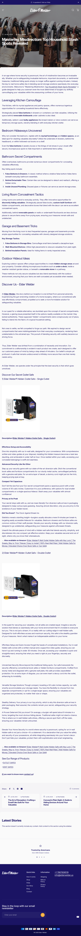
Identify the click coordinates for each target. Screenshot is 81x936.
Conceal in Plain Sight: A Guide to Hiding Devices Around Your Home (57, 802)
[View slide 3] (41, 857)
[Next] (78, 2)
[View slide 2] (39, 857)
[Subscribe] (43, 915)
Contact (29, 892)
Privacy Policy (43, 885)
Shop (28, 880)
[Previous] (3, 2)
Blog (28, 889)
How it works (30, 877)
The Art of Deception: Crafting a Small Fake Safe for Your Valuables (21, 802)
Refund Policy (43, 880)
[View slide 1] (37, 857)
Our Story (29, 886)
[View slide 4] (44, 857)
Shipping (44, 877)
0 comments (75, 788)
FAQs (28, 883)
